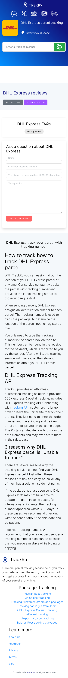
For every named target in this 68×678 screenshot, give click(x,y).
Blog (11, 663)
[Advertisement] (34, 74)
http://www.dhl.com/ (37, 32)
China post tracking (37, 597)
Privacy (13, 650)
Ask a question (34, 131)
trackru (31, 672)
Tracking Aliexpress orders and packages (37, 602)
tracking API (19, 407)
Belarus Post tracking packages (37, 622)
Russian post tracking (37, 593)
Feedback (15, 643)
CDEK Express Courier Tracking (37, 610)
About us (14, 637)
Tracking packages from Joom (37, 606)
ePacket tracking (37, 614)
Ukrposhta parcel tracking (37, 618)
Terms (13, 657)
